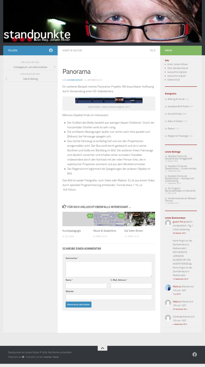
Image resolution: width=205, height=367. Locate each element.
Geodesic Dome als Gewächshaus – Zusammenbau (181, 167)
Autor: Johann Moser (177, 64)
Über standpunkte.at (177, 68)
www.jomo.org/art (176, 75)
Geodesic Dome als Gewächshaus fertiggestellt (178, 157)
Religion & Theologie (178, 136)
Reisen (171, 128)
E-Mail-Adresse (119, 280)
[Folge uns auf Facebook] (51, 50)
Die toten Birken (133, 230)
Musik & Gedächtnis (104, 230)
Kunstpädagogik (71, 230)
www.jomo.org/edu (177, 72)
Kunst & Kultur (72, 50)
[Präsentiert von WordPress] (23, 357)
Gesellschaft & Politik (178, 106)
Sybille (176, 316)
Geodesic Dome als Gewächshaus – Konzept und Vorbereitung (179, 178)
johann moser (75, 80)
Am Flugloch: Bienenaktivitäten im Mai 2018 (180, 189)
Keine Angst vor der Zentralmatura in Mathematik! (182, 271)
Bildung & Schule (176, 99)
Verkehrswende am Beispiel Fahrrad (180, 199)
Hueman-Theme (51, 357)
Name (69, 280)
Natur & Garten (175, 121)
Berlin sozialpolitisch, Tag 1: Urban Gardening (183, 225)
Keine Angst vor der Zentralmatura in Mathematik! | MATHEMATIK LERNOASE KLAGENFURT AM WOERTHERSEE (182, 252)
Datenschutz (173, 79)
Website (70, 291)
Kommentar (72, 258)
